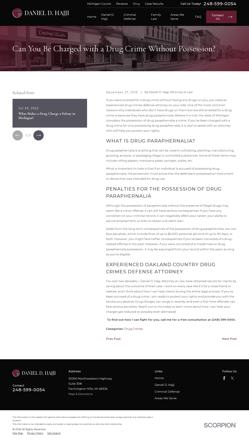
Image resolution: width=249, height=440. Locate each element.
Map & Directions (80, 394)
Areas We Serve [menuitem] (177, 16)
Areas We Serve (166, 398)
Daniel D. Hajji (164, 385)
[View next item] (38, 135)
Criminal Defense (167, 391)
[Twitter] (232, 378)
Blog (136, 3)
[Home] (41, 13)
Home (159, 378)
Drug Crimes (133, 329)
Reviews (122, 3)
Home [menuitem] (91, 16)
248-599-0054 (220, 4)
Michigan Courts (99, 3)
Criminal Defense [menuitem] (130, 16)
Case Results (154, 3)
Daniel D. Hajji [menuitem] (107, 16)
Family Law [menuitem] (156, 16)
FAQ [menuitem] (198, 16)
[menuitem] (18, 433)
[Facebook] (224, 378)
